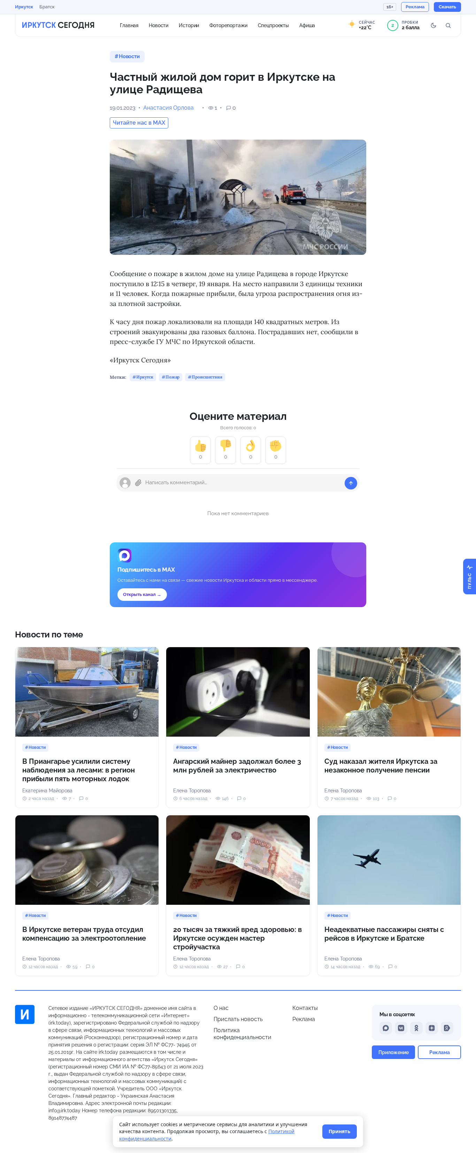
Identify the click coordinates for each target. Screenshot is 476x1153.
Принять (340, 1131)
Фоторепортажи (228, 25)
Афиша (307, 25)
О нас (221, 1008)
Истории (189, 25)
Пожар (172, 376)
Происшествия (207, 376)
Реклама (303, 1019)
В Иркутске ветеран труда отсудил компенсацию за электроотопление (84, 933)
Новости (158, 25)
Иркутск (24, 6)
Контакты (305, 1008)
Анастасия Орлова (168, 107)
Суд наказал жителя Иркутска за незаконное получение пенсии (380, 765)
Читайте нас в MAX (139, 122)
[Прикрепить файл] (138, 482)
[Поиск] (448, 25)
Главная (129, 25)
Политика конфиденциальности (242, 1034)
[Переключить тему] (433, 25)
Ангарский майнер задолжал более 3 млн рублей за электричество (237, 765)
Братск (47, 6)
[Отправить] (351, 483)
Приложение (393, 1052)
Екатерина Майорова (47, 790)
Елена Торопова (192, 790)
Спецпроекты (273, 25)
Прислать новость (238, 1019)
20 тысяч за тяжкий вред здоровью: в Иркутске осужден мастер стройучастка (237, 938)
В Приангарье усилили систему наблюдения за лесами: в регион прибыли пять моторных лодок (78, 770)
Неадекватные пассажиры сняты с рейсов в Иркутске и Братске (384, 933)
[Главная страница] (58, 25)
